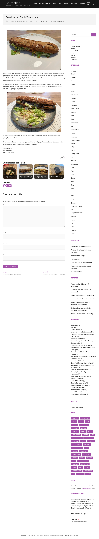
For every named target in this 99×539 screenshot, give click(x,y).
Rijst (72, 174)
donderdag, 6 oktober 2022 (20, 21)
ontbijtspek (86, 454)
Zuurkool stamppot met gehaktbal (81, 506)
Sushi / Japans (75, 109)
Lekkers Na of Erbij (76, 206)
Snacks (73, 102)
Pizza (72, 171)
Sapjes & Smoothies (77, 213)
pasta (81, 457)
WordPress (46, 535)
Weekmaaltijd (75, 129)
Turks (72, 119)
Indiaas (73, 91)
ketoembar (75, 441)
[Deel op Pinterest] (7, 185)
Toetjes (73, 216)
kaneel (80, 438)
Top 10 (66, 4)
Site (4, 255)
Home (35, 4)
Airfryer (73, 143)
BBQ (72, 147)
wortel (88, 474)
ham (93, 434)
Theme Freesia (39, 535)
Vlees (72, 195)
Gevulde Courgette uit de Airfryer (85, 295)
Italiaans (73, 98)
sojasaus (75, 464)
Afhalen (73, 71)
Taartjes (73, 112)
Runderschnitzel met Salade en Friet (81, 246)
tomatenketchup (77, 470)
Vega (72, 188)
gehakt (89, 431)
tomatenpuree (88, 470)
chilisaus (75, 428)
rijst (79, 461)
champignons (84, 425)
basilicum (75, 418)
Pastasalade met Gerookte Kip (84, 314)
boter (87, 421)
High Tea (73, 230)
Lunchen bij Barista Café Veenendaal (81, 263)
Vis (72, 126)
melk (86, 448)
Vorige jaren (57, 4)
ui (73, 474)
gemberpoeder (76, 434)
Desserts (73, 81)
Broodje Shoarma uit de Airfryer (80, 508)
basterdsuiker (85, 418)
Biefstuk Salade (75, 259)
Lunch (73, 220)
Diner (72, 227)
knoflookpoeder (76, 444)
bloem (74, 421)
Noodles (73, 161)
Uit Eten (73, 224)
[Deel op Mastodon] (4, 185)
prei (73, 461)
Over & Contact (44, 4)
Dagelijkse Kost (75, 141)
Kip (72, 157)
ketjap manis (89, 438)
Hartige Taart (75, 154)
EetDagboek (74, 51)
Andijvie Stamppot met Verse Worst (81, 503)
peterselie (89, 457)
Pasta (73, 168)
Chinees (73, 77)
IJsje (72, 88)
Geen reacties (35, 21)
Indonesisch (74, 95)
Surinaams (74, 105)
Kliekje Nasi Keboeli (76, 272)
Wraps (73, 199)
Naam (5, 233)
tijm (80, 467)
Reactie (5, 205)
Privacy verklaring (74, 535)
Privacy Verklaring (86, 488)
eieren (83, 431)
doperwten (75, 431)
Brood (73, 150)
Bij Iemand (74, 137)
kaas (74, 438)
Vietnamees (74, 122)
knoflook (91, 441)
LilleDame (74, 59)
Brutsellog (13, 3)
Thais (72, 116)
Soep (72, 185)
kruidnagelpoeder (77, 448)
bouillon (75, 425)
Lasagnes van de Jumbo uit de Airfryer (82, 499)
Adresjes (73, 4)
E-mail (5, 244)
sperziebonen (84, 464)
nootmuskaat (76, 454)
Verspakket (74, 192)
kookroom (86, 444)
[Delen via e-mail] (10, 185)
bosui (80, 421)
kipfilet (83, 441)
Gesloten (55, 21)
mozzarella (83, 451)
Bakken (73, 134)
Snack (73, 181)
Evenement (74, 203)
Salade (73, 178)
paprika (75, 457)
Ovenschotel (74, 164)
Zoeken (73, 48)
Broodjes (45, 21)
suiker (74, 467)
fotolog (82, 4)
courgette (83, 428)
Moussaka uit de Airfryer (78, 256)
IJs (72, 209)
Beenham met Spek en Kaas (79, 501)
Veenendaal (61, 21)
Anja (8, 21)
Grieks (73, 84)
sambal (86, 461)
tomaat (87, 467)
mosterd (75, 451)
